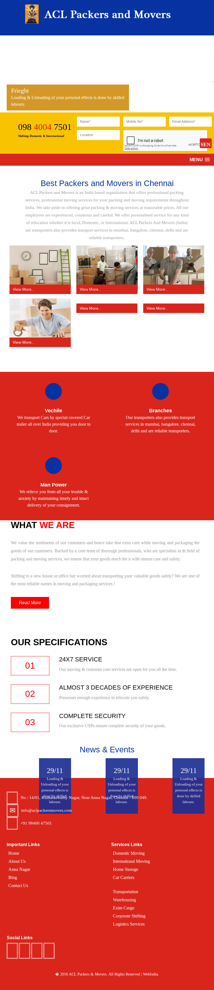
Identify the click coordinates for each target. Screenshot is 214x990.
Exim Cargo (123, 907)
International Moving (131, 861)
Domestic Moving (129, 853)
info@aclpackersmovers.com (46, 810)
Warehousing (124, 899)
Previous (3, 77)
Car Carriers (123, 877)
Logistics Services (129, 924)
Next (211, 81)
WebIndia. (151, 974)
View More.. (23, 289)
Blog (12, 877)
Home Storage (125, 869)
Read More (30, 602)
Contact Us (18, 885)
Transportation (125, 891)
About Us (17, 861)
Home (13, 853)
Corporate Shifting (129, 916)
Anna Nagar (19, 869)
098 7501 (45, 127)
